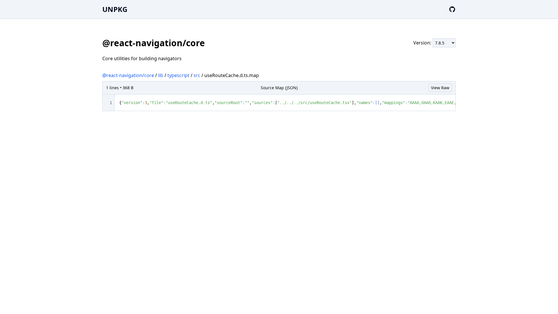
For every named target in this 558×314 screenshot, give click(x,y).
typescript (178, 75)
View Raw (440, 87)
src (197, 75)
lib (160, 75)
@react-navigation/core (128, 75)
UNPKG (114, 9)
